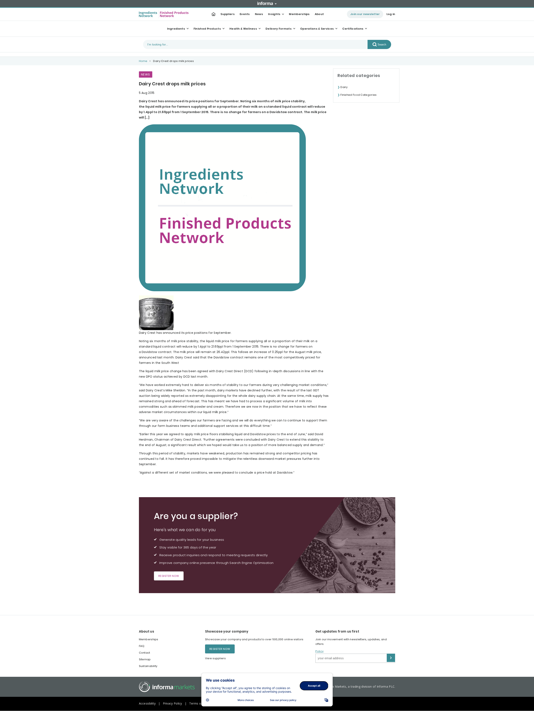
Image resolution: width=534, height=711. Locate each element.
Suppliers (227, 14)
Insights (274, 14)
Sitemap (145, 659)
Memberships (299, 14)
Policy (319, 651)
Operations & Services (317, 29)
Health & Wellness (243, 29)
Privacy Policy (172, 703)
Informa (267, 3)
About (319, 14)
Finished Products (207, 29)
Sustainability (148, 666)
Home (143, 61)
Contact (144, 653)
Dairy (344, 87)
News (259, 14)
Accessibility (147, 703)
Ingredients (176, 29)
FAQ (142, 646)
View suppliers (215, 658)
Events (245, 14)
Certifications (352, 29)
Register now (168, 576)
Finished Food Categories (358, 95)
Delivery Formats (279, 29)
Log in (391, 14)
